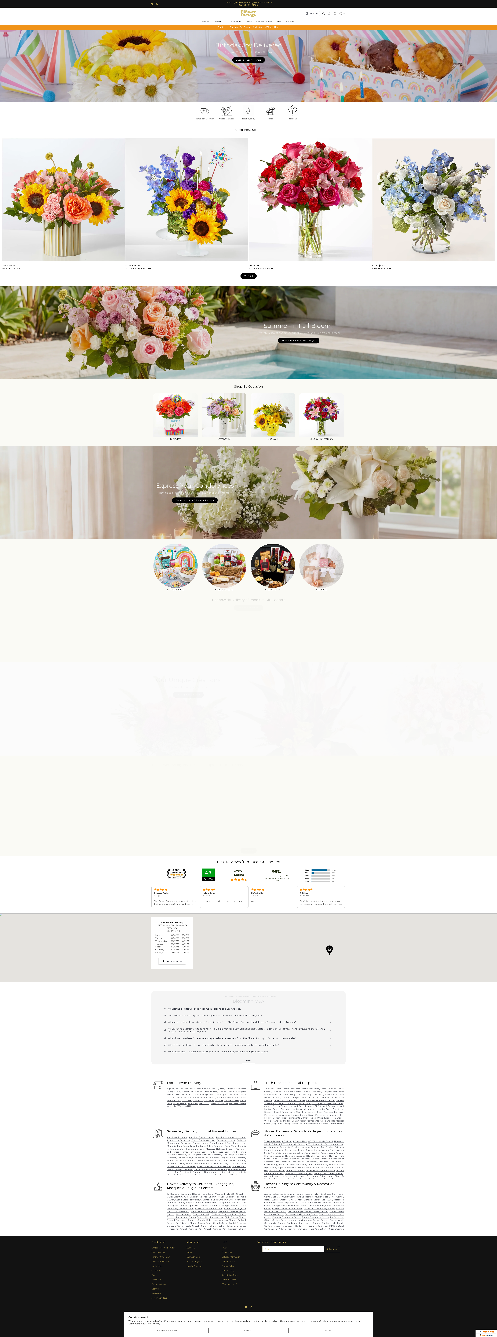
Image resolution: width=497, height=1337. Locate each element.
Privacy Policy (153, 1324)
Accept (247, 1330)
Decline (327, 1330)
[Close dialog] (274, 643)
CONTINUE (248, 685)
